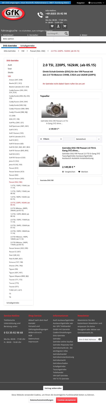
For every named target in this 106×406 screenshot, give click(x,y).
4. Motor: (84, 35)
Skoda (10, 72)
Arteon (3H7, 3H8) (15, 80)
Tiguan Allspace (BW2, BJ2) (19, 276)
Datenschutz (33, 338)
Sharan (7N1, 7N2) (16, 266)
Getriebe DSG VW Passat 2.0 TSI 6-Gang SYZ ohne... (54, 122)
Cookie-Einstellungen (62, 332)
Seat (10, 68)
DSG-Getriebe (12, 60)
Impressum (33, 341)
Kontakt (31, 323)
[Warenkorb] (64, 26)
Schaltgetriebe (13, 303)
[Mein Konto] (58, 26)
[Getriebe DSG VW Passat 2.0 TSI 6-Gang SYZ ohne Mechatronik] (54, 109)
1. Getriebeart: (7, 35)
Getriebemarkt (59, 360)
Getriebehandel (60, 354)
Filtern (46, 139)
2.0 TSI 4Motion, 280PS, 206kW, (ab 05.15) (19, 209)
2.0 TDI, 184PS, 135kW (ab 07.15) (19, 226)
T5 (10, 293)
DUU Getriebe (59, 335)
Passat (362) (13, 175)
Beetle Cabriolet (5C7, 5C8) (19, 87)
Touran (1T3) (14, 283)
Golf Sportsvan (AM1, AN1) (19, 126)
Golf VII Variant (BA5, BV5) (18, 150)
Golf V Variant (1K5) (16, 133)
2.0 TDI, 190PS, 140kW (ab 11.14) (19, 232)
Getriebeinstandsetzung (63, 357)
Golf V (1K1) (13, 130)
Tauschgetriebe (59, 369)
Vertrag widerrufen (53, 388)
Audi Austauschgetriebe (63, 320)
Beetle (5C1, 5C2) (15, 83)
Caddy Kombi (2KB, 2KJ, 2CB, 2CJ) (19, 97)
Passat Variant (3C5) (16, 171)
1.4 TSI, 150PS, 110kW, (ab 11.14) (20, 186)
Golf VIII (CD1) (14, 154)
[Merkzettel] (52, 26)
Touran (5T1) (14, 287)
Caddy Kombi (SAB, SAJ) (17, 105)
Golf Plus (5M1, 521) (16, 123)
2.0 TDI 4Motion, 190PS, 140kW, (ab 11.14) (19, 238)
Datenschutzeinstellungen (41, 400)
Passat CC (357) (15, 252)
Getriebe (56, 338)
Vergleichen (69, 171)
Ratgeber (81, 3)
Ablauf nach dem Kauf (38, 320)
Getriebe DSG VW (47, 180)
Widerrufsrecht (35, 332)
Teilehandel (58, 372)
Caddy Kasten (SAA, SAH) (18, 102)
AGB (30, 335)
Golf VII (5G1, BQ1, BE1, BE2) (19, 147)
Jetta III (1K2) (14, 161)
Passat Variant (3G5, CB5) (18, 248)
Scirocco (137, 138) (16, 262)
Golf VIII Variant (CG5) (17, 157)
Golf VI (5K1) (13, 140)
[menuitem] (81, 2)
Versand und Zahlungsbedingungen (38, 328)
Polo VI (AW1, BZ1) (15, 259)
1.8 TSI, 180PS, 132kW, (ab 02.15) (20, 198)
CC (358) (12, 116)
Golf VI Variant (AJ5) (16, 143)
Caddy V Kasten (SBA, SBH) (19, 109)
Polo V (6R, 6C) (14, 255)
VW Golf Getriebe (60, 375)
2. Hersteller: (32, 35)
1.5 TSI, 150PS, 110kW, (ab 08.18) (20, 192)
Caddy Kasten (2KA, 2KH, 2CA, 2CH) (18, 91)
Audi (10, 65)
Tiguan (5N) (13, 269)
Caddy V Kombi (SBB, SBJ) (18, 112)
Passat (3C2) (13, 168)
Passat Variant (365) (16, 178)
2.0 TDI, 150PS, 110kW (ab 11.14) (19, 221)
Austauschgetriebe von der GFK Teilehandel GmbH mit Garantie (63, 326)
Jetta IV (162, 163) (15, 164)
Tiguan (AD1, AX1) (15, 273)
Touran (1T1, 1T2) (15, 280)
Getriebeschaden (60, 363)
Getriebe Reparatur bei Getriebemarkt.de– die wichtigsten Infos (63, 347)
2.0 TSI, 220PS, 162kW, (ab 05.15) (20, 204)
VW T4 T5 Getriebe (61, 378)
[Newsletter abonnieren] (99, 339)
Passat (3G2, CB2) (15, 182)
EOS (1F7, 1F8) (14, 119)
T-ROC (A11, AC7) (15, 290)
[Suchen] (66, 33)
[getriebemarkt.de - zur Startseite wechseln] (14, 13)
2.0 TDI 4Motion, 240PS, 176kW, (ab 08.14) (19, 243)
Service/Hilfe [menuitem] (96, 3)
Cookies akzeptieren (67, 400)
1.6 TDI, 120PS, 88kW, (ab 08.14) (19, 215)
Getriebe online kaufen (63, 341)
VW (9, 76)
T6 (10, 297)
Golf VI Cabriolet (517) (17, 137)
